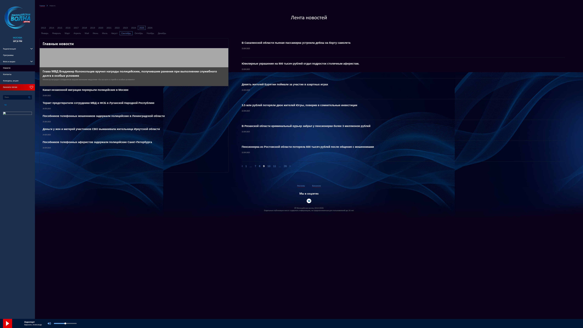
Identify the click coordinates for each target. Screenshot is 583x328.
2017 (76, 28)
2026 (150, 28)
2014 (51, 28)
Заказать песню (10, 87)
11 (274, 166)
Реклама (301, 186)
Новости (6, 68)
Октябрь (139, 33)
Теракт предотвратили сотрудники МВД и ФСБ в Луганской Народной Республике (98, 102)
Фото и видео (9, 62)
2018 (84, 28)
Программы (8, 55)
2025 (141, 28)
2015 (59, 28)
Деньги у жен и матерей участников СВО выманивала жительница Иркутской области (101, 129)
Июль (104, 33)
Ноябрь (150, 33)
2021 (109, 28)
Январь (44, 33)
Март (67, 33)
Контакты (7, 74)
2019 (92, 28)
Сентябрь (126, 33)
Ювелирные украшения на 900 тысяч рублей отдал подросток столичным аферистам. (300, 63)
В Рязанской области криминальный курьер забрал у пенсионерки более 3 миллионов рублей (306, 126)
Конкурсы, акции (11, 81)
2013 (43, 28)
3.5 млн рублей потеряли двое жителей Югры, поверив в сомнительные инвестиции (299, 105)
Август (114, 33)
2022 (117, 28)
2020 (100, 28)
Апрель (77, 33)
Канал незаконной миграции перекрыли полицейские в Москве (85, 89)
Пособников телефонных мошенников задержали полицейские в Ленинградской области (104, 116)
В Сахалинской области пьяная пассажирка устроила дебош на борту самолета (296, 42)
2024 (133, 28)
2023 (125, 28)
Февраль (56, 33)
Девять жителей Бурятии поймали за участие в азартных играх (285, 84)
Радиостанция (9, 49)
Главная (42, 6)
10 (268, 166)
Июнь (95, 33)
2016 (68, 28)
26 (285, 166)
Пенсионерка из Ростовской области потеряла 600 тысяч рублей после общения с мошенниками (308, 146)
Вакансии (316, 186)
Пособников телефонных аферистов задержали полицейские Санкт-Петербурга (97, 142)
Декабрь (162, 33)
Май (87, 33)
